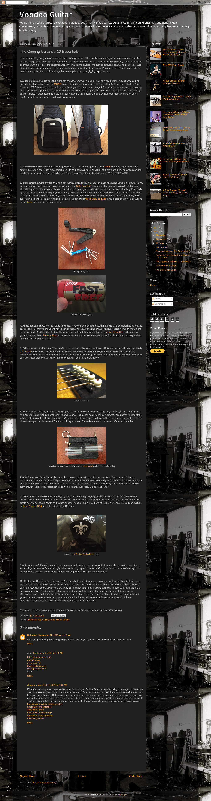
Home (82, 776)
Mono (52, 620)
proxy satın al (33, 663)
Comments (159, 304)
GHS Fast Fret (83, 186)
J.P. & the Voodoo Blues (84, 554)
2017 (156, 227)
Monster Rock (50, 335)
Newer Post (27, 776)
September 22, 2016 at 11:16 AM (54, 635)
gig (39, 620)
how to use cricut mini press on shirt (44, 704)
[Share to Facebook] (61, 615)
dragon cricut (34, 685)
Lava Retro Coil (115, 332)
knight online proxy (36, 666)
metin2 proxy (33, 660)
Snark (107, 166)
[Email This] (52, 615)
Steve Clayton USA (32, 506)
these (29, 202)
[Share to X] (58, 615)
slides (59, 620)
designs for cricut (35, 710)
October (160, 243)
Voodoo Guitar (45, 14)
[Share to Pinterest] (64, 615)
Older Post (136, 776)
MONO (57, 84)
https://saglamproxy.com (39, 657)
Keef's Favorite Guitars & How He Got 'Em (175, 175)
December (161, 235)
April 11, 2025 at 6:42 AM (54, 685)
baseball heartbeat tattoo (39, 707)
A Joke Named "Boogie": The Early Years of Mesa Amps (175, 192)
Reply (30, 644)
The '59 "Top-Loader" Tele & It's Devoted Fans (177, 97)
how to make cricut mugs (39, 713)
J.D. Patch (25, 351)
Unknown (32, 635)
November (161, 239)
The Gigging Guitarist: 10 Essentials (173, 261)
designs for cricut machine (40, 715)
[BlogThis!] (55, 615)
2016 (156, 232)
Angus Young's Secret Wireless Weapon (173, 82)
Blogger (123, 795)
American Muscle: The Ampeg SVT (174, 144)
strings (66, 620)
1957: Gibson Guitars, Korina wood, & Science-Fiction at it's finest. (175, 52)
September (162, 247)
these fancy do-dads (95, 199)
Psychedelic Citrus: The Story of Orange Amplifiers (176, 160)
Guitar (45, 620)
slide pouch (88, 466)
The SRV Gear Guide (173, 65)
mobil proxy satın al (36, 669)
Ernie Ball (32, 620)
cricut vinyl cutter (35, 718)
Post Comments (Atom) (44, 782)
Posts (157, 299)
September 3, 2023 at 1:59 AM (48, 653)
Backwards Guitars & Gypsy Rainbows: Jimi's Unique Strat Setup (176, 114)
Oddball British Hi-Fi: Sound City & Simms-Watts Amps (176, 129)
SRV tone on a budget (166, 265)
